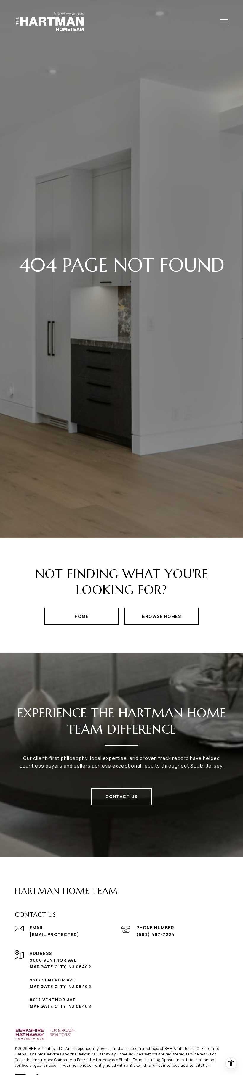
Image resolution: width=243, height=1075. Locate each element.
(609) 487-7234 (155, 934)
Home (82, 616)
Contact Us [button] (121, 796)
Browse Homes (161, 616)
